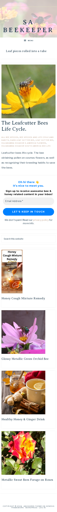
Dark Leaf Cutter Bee (22, 140)
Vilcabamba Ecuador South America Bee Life (26, 146)
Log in (42, 508)
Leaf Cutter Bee (44, 140)
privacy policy (41, 220)
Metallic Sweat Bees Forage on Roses (27, 479)
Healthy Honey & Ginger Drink (23, 419)
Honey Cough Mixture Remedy (23, 298)
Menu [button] (30, 40)
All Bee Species (9, 137)
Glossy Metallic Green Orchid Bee (25, 359)
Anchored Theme (33, 506)
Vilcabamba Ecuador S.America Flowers (23, 143)
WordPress (31, 508)
